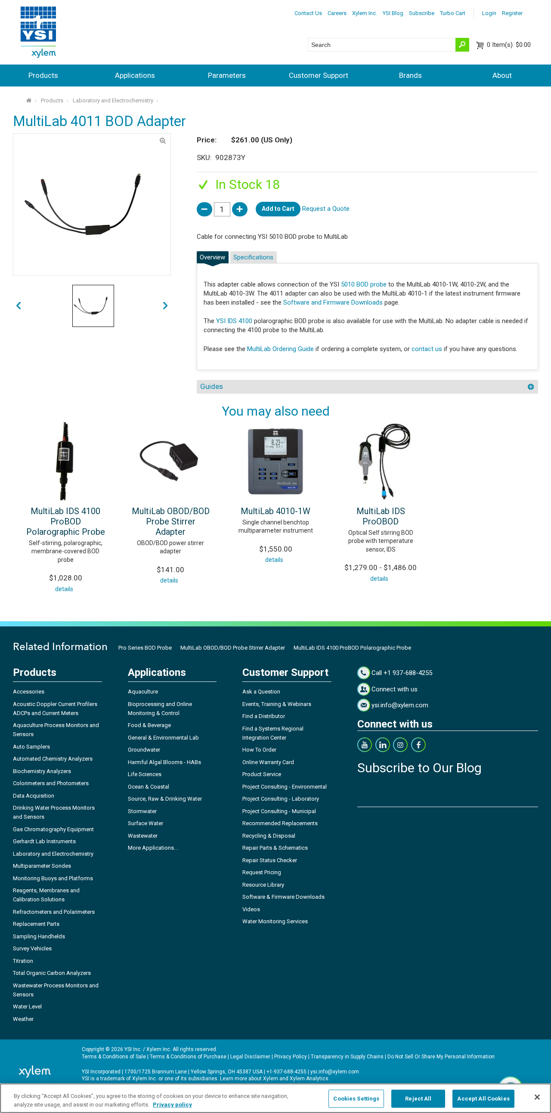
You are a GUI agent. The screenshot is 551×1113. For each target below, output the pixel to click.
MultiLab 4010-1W (275, 511)
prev (165, 306)
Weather (23, 1019)
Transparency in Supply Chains (347, 1057)
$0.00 (509, 45)
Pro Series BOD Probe (145, 647)
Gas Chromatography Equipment (53, 829)
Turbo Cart (452, 13)
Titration (23, 961)
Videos (251, 909)
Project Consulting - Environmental (284, 786)
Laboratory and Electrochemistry (113, 100)
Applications (135, 75)
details (64, 589)
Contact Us (308, 13)
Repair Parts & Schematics (275, 848)
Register (512, 13)
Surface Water (145, 823)
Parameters (227, 75)
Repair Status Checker (269, 860)
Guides (211, 386)
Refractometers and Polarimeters (54, 912)
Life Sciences (144, 774)
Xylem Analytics (309, 1079)
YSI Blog (393, 13)
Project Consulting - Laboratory (280, 798)
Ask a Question (261, 691)
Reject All (418, 1098)
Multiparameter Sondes (42, 866)
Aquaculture (143, 691)
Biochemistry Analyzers (42, 771)
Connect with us (394, 689)
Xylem (270, 1079)
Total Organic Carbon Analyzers (52, 973)
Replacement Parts (36, 924)
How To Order (259, 749)
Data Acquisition (33, 795)
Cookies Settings (356, 1098)
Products (43, 75)
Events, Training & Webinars (276, 704)
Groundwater (144, 749)
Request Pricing (261, 872)
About (502, 75)
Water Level (27, 1006)
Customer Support (318, 75)
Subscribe (421, 13)
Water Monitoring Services (275, 921)
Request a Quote (326, 209)
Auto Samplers (31, 746)
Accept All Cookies (483, 1098)
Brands (410, 75)
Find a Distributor (263, 716)
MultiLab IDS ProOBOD (380, 516)
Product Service (261, 774)
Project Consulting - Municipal (279, 811)
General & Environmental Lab (163, 737)
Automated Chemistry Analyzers (53, 758)
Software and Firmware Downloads (333, 302)
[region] (275, 1098)
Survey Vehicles (32, 948)
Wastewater (143, 835)
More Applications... (153, 848)
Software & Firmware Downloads (283, 897)
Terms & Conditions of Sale (114, 1057)
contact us (427, 349)
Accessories (28, 691)
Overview (212, 257)
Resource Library (263, 885)
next (18, 306)
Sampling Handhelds (39, 936)
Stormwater (142, 811)
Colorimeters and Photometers (51, 783)
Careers (337, 13)
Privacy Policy (290, 1057)
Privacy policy (172, 1104)
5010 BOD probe (364, 284)
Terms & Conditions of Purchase (188, 1057)
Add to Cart (278, 208)
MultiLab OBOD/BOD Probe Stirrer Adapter (171, 521)
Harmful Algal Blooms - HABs (164, 762)
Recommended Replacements (280, 823)
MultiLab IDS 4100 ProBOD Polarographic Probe (65, 521)
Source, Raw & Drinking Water (165, 798)
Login (489, 13)
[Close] (537, 1097)
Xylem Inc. (364, 13)
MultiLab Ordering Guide (280, 349)
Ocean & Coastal (148, 786)
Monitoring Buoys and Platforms (53, 878)
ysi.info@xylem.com (399, 705)
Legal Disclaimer (250, 1057)
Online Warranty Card (268, 762)
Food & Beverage (149, 725)
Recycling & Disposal (268, 835)
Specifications (253, 257)
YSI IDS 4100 (234, 321)
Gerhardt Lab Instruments (44, 841)
